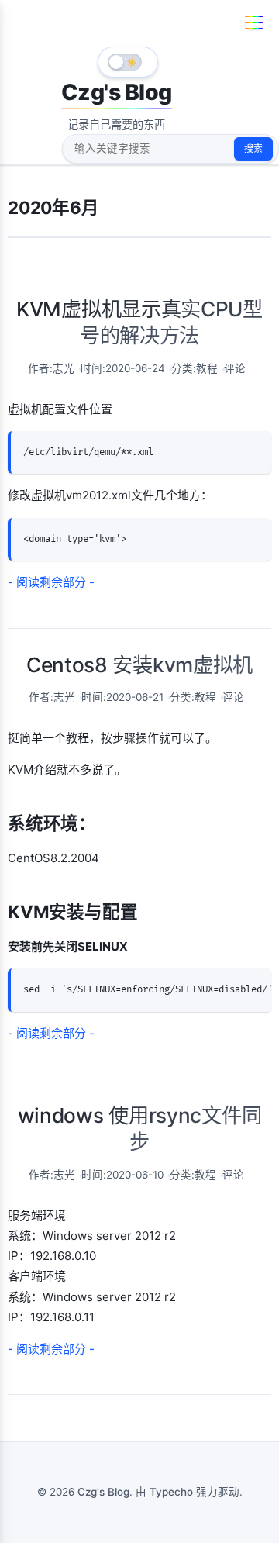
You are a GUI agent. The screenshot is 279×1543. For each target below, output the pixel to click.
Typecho (171, 1492)
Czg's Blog (116, 91)
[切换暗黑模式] (128, 62)
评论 (235, 368)
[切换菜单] (254, 22)
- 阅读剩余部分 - (51, 582)
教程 (207, 368)
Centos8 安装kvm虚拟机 (139, 665)
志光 (63, 368)
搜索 (253, 148)
